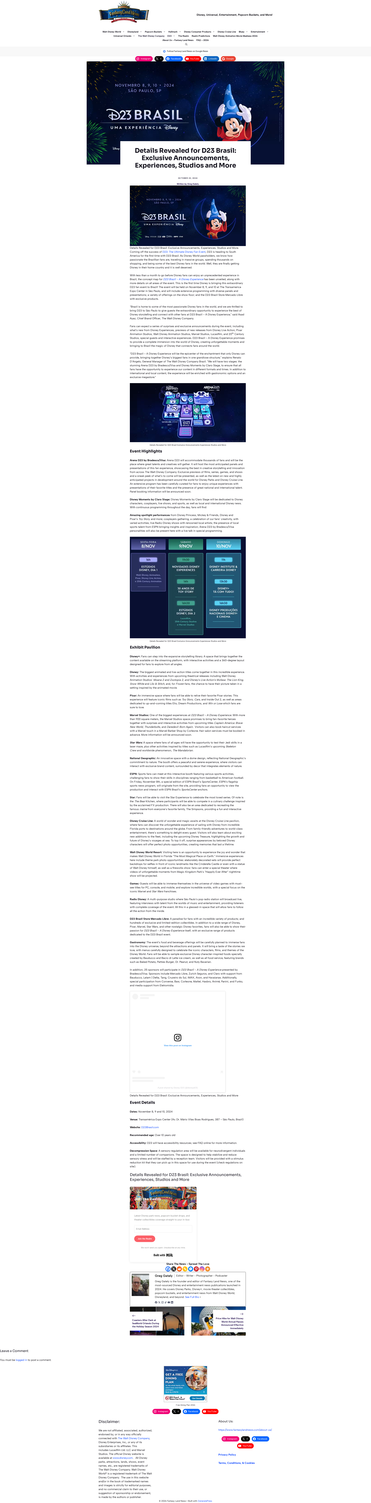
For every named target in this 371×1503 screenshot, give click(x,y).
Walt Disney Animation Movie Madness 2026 (235, 36)
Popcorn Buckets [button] (153, 31)
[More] (207, 1268)
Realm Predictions (201, 36)
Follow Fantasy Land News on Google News (187, 51)
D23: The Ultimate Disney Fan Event (183, 251)
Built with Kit (163, 1255)
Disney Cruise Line (227, 31)
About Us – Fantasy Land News (177, 40)
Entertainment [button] (258, 31)
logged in (21, 1360)
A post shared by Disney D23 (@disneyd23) (178, 1088)
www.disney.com (123, 1457)
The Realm (183, 36)
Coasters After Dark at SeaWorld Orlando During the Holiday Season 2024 (145, 1323)
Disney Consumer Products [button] (197, 31)
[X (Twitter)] (159, 1303)
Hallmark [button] (173, 31)
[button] (185, 44)
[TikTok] (165, 1303)
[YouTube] (169, 1303)
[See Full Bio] (200, 1297)
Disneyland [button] (133, 31)
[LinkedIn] (172, 1303)
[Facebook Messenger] (190, 1268)
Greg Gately (193, 184)
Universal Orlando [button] (122, 36)
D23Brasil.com (150, 1127)
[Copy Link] (185, 1268)
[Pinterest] (196, 1268)
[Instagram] (201, 1268)
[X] (173, 1268)
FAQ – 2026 (202, 40)
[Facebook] (168, 1268)
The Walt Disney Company (151, 36)
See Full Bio (192, 1297)
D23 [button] (169, 36)
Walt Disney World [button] (111, 31)
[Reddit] (179, 1268)
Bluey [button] (241, 31)
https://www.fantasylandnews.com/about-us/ (245, 1429)
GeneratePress (205, 1501)
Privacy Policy (227, 1454)
